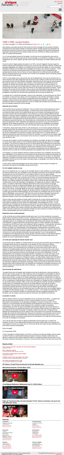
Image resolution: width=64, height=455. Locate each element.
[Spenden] (56, 17)
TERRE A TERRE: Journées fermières (15, 42)
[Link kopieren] (49, 44)
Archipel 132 (36, 44)
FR (58, 1)
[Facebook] (43, 44)
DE (55, 1)
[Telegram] (45, 44)
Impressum (59, 453)
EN (61, 1)
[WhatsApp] (47, 44)
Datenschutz (59, 454)
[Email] (41, 44)
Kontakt (59, 3)
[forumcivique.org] (17, 8)
